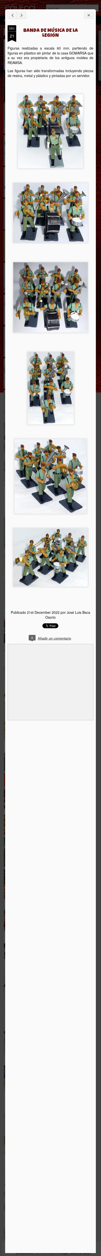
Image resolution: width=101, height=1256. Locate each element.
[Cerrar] (88, 15)
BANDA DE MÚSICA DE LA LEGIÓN (50, 33)
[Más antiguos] (21, 15)
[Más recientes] (12, 15)
